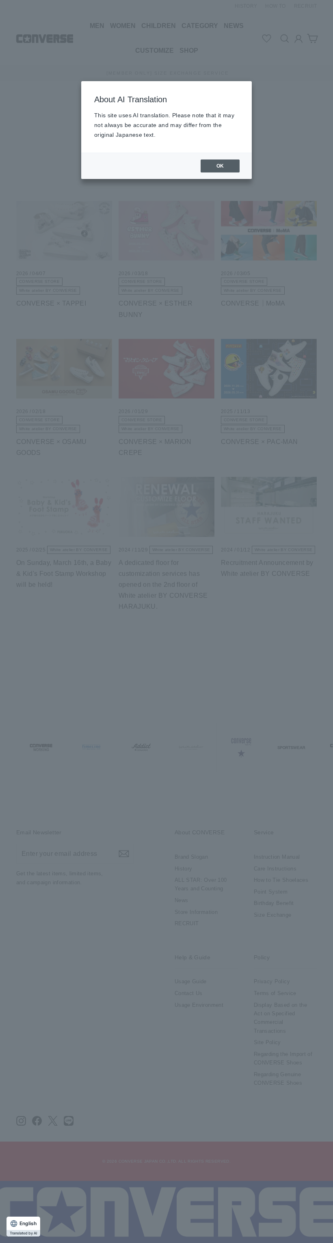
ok (220, 166)
